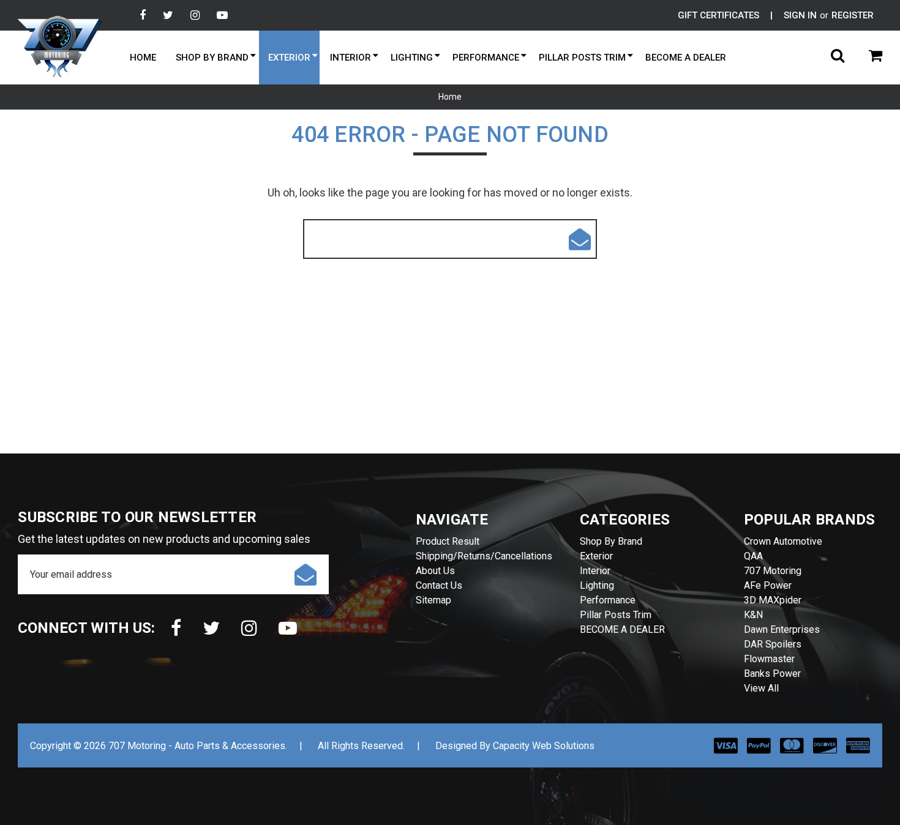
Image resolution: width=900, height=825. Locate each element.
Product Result (447, 541)
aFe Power (768, 585)
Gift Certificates (718, 15)
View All (761, 688)
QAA (753, 556)
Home (143, 57)
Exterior (289, 57)
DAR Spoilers (772, 644)
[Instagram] (195, 15)
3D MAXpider (772, 600)
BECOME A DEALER (685, 57)
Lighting (412, 57)
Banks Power (772, 673)
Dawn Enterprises (782, 629)
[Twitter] (168, 15)
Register (852, 15)
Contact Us (439, 585)
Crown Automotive (783, 541)
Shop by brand (212, 57)
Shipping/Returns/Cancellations (484, 556)
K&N (753, 615)
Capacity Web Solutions (543, 746)
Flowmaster (769, 659)
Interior (350, 57)
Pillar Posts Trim (582, 57)
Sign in (800, 15)
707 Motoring (772, 571)
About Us (435, 571)
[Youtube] (222, 15)
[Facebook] (143, 15)
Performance (485, 57)
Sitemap (433, 600)
